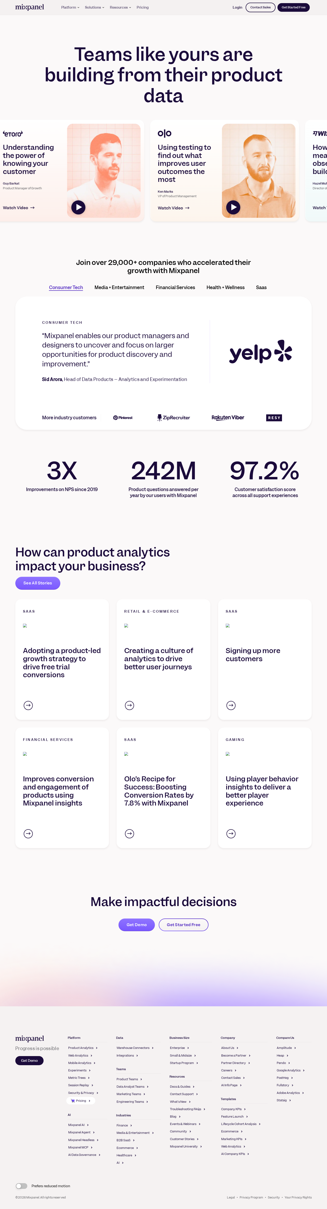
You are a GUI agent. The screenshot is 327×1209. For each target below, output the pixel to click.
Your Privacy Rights (298, 1197)
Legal (231, 1197)
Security (274, 1197)
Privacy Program (251, 1197)
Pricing (143, 7)
